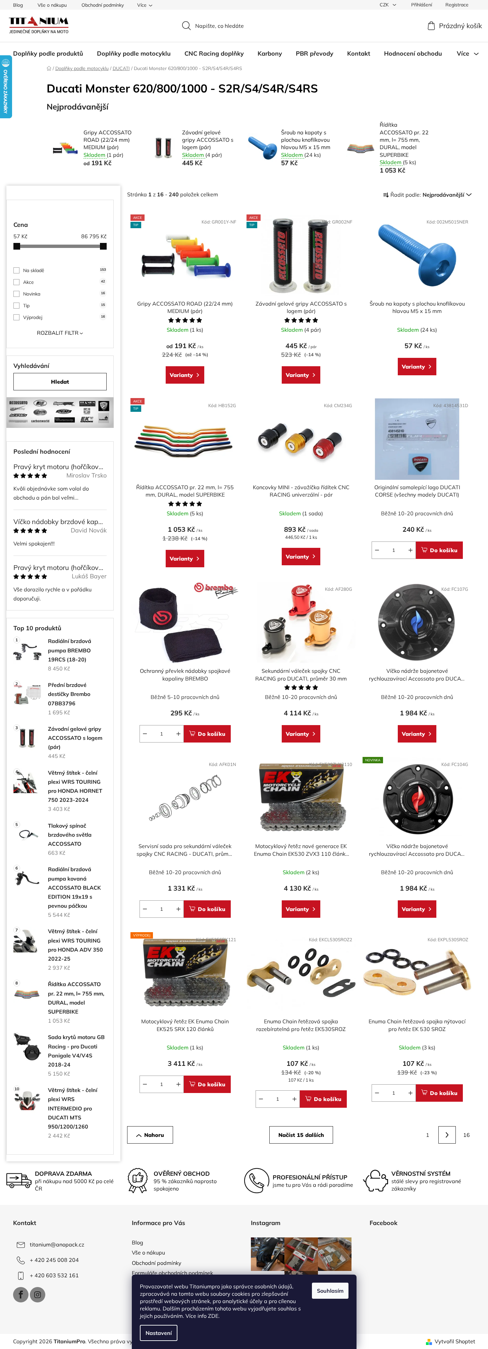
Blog (18, 5)
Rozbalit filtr (57, 332)
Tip (64, 306)
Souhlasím (330, 1290)
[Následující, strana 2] (447, 1135)
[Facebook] (21, 1294)
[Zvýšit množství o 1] (410, 550)
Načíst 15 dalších (301, 1135)
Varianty (181, 375)
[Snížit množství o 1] (377, 550)
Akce (64, 282)
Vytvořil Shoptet (455, 1341)
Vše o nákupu (52, 5)
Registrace (457, 5)
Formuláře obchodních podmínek (172, 1273)
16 (466, 1135)
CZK (385, 5)
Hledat (60, 381)
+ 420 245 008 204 (54, 1260)
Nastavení (159, 1333)
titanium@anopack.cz (57, 1244)
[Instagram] (37, 1294)
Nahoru (154, 1135)
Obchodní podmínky (103, 5)
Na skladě (64, 270)
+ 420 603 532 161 (54, 1275)
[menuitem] (48, 53)
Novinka (64, 294)
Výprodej (64, 317)
